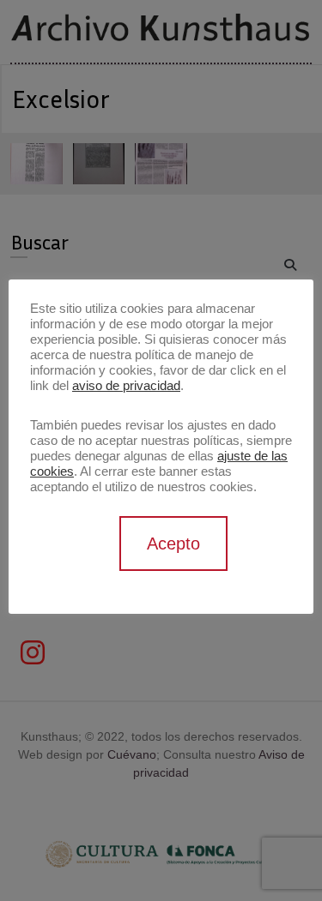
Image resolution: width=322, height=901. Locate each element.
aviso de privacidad (126, 386)
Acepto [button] (173, 543)
